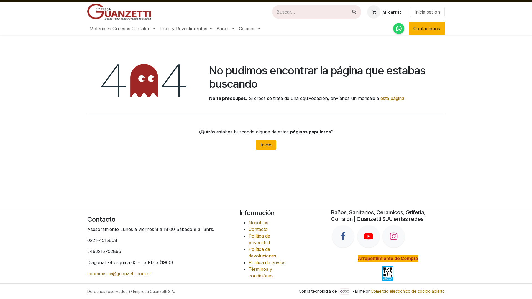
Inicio (266, 145)
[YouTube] (368, 236)
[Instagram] (394, 236)
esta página (392, 98)
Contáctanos (426, 28)
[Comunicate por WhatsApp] (398, 28)
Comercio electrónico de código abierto (408, 291)
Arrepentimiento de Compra (388, 258)
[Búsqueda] (354, 12)
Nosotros (258, 222)
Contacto (258, 229)
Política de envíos (267, 262)
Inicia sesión (427, 12)
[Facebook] (343, 236)
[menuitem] (122, 28)
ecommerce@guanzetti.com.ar (119, 273)
